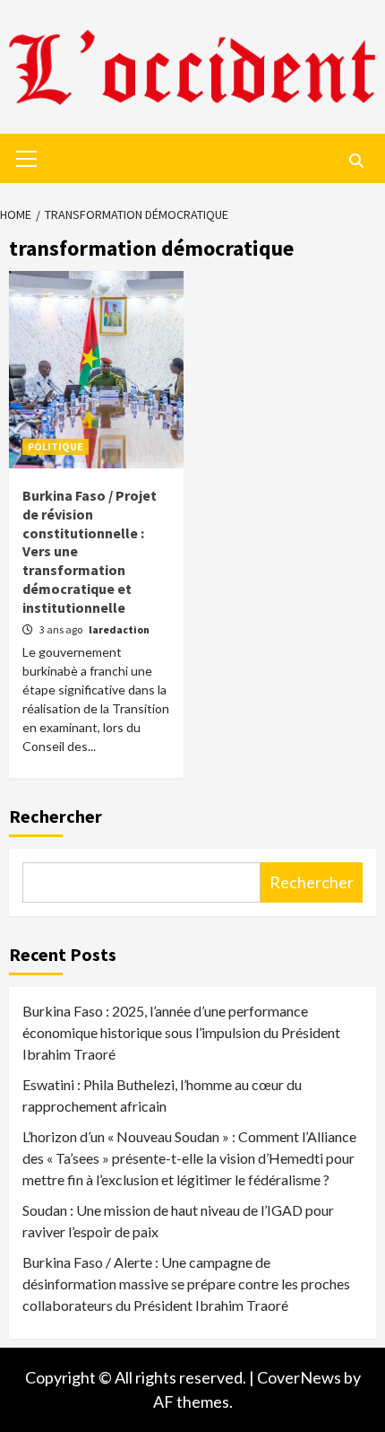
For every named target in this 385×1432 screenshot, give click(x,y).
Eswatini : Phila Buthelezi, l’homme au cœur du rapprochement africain (162, 1095)
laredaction (119, 629)
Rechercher (55, 816)
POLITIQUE (55, 446)
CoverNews (299, 1377)
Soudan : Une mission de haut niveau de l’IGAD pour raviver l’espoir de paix (178, 1220)
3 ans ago (61, 629)
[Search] (356, 161)
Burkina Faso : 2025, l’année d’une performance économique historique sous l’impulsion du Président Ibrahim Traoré (181, 1032)
